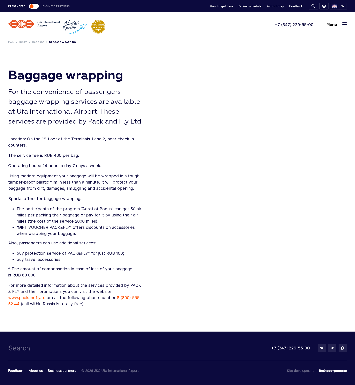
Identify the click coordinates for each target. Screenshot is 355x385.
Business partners (62, 371)
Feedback (296, 6)
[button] (338, 6)
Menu (331, 25)
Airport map (275, 6)
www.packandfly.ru (26, 297)
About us (36, 371)
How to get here (221, 6)
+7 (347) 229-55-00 (294, 24)
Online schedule (250, 6)
